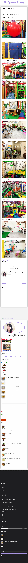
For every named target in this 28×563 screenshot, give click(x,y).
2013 (2, 526)
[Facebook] (6, 356)
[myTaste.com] (3, 416)
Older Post (24, 283)
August (3, 512)
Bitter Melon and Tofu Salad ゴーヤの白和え (7, 430)
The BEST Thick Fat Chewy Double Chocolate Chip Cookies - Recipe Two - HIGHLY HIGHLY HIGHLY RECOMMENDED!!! (13, 443)
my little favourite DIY (5, 457)
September (3, 511)
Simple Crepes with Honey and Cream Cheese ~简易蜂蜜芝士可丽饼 (12, 458)
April (3, 518)
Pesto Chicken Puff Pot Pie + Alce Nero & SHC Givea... (9, 506)
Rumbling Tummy (4, 437)
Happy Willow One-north (5, 260)
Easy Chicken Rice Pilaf (7, 448)
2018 (2, 488)
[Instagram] (11, 356)
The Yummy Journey (14, 2)
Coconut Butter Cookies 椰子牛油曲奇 (7, 498)
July (3, 514)
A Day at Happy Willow (5, 496)
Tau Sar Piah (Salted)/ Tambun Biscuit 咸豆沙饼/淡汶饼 (11, 390)
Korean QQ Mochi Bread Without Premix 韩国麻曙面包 (12, 386)
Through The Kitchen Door (5, 432)
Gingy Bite (14, 334)
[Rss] (20, 356)
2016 (2, 491)
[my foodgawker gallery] (14, 406)
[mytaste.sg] (3, 414)
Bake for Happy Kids (4, 442)
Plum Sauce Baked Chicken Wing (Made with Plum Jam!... (9, 505)
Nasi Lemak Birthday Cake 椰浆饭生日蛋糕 (9, 453)
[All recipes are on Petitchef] (3, 419)
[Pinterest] (15, 356)
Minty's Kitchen (4, 447)
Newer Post (3, 283)
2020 (2, 487)
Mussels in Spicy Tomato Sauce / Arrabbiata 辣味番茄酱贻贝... (10, 503)
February (3, 521)
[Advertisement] (6, 313)
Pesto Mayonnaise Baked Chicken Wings (7, 502)
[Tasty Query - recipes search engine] (3, 411)
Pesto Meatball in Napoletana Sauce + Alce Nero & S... (9, 509)
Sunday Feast (6, 425)
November (3, 494)
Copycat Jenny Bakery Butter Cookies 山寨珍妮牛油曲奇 (12, 377)
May (3, 517)
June (3, 515)
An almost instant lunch (7, 463)
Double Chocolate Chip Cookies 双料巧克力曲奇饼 (8, 499)
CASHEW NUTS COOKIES (8, 433)
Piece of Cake (3, 462)
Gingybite (9, 271)
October (3, 495)
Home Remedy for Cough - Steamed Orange (10, 381)
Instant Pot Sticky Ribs (7, 438)
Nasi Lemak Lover (4, 452)
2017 (2, 490)
